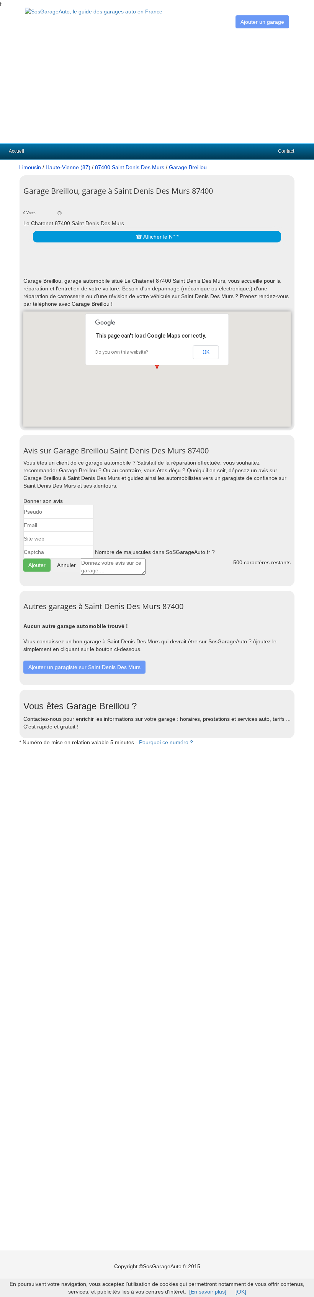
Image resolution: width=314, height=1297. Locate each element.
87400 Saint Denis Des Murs (129, 167)
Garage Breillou (188, 167)
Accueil (16, 151)
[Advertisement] (157, 86)
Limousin (30, 167)
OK (206, 352)
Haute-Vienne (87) (68, 167)
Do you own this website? (121, 352)
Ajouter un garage (262, 22)
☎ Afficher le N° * (157, 237)
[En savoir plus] (207, 1292)
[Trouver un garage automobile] (93, 11)
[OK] (241, 1292)
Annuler (66, 565)
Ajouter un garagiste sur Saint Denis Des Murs (84, 667)
